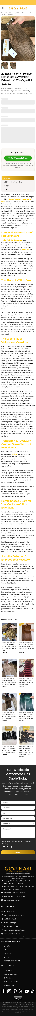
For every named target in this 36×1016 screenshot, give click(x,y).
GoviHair (15, 454)
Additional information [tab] (13, 182)
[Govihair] (18, 8)
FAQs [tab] (6, 189)
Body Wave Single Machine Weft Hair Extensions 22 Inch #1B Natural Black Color (26, 751)
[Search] (34, 8)
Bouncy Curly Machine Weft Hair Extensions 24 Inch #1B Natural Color (9, 750)
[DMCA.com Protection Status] (18, 998)
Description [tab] (8, 178)
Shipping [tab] (7, 186)
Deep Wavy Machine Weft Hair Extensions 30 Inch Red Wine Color (26, 682)
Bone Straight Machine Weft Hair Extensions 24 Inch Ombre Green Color (26, 716)
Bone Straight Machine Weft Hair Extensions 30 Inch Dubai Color (9, 716)
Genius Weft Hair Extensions (11, 240)
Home (3, 13)
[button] (2, 8)
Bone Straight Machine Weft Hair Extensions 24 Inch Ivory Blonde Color (9, 682)
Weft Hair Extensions (22, 13)
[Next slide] (33, 2)
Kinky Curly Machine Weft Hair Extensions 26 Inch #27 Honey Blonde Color (9, 647)
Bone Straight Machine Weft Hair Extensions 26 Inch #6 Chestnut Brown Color (26, 647)
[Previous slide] (2, 2)
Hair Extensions (10, 13)
